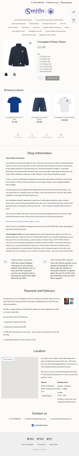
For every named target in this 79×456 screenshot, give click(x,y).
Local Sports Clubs (18, 31)
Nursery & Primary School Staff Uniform (49, 20)
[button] (30, 43)
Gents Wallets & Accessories (55, 31)
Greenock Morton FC (49, 24)
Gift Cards (61, 137)
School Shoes (34, 24)
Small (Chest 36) (45, 71)
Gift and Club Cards (29, 35)
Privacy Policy (41, 444)
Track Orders (32, 137)
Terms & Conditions (28, 444)
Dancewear (25, 27)
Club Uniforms (13, 27)
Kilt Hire (63, 24)
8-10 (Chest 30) (45, 64)
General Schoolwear (19, 24)
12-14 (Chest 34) (46, 69)
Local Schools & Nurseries (23, 20)
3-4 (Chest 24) (45, 56)
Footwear (36, 27)
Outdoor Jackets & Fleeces (52, 27)
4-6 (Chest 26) (45, 59)
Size (38, 54)
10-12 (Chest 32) (46, 67)
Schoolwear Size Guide (47, 35)
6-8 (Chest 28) (45, 61)
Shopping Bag (47, 137)
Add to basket (52, 78)
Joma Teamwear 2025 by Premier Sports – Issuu (22, 221)
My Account (18, 137)
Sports (67, 27)
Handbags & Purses (35, 31)
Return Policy (53, 444)
